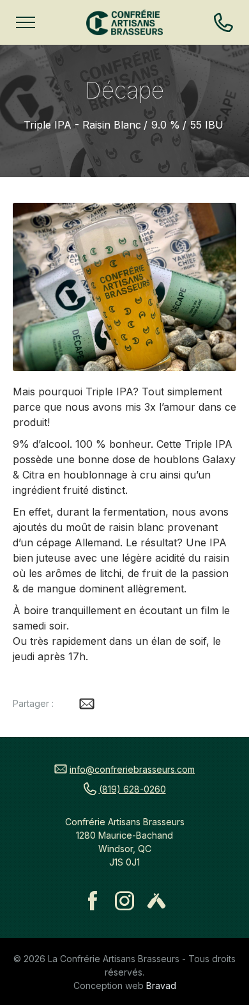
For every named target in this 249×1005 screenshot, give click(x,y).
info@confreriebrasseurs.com (132, 769)
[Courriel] (86, 703)
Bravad (161, 985)
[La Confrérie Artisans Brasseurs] (124, 22)
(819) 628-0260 (132, 789)
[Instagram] (124, 901)
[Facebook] (92, 901)
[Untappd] (156, 901)
